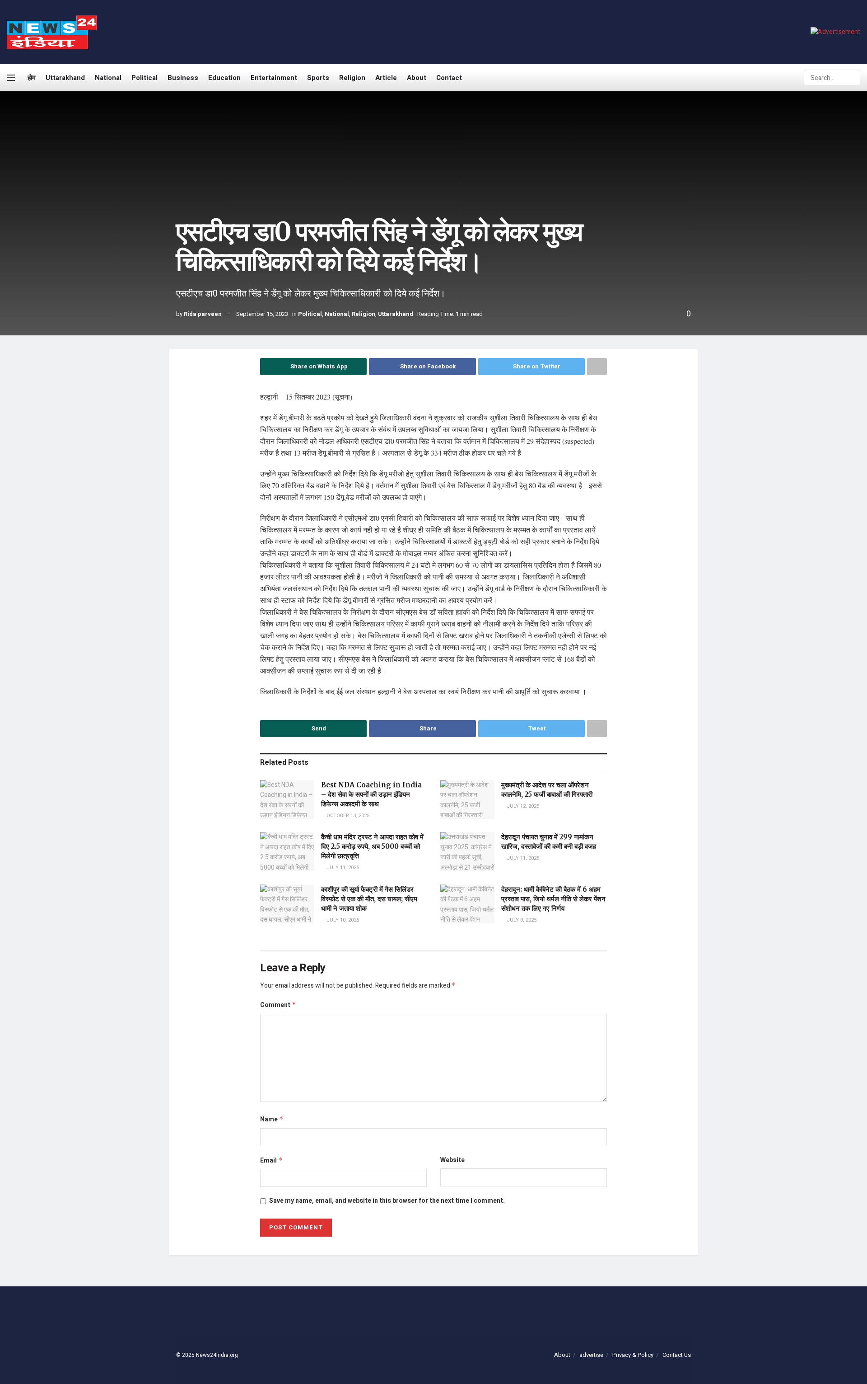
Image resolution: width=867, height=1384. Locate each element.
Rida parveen (203, 314)
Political (144, 78)
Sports (318, 78)
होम (32, 78)
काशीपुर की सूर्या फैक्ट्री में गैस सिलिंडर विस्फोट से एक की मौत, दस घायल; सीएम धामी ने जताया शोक (369, 899)
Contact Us (676, 1355)
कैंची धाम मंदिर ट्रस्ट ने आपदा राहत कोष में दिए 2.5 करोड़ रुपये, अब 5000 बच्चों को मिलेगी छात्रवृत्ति (372, 846)
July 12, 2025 (522, 806)
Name (272, 1119)
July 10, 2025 (342, 920)
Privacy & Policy (632, 1355)
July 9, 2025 (520, 920)
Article (386, 78)
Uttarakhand (65, 78)
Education (224, 78)
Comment (278, 1005)
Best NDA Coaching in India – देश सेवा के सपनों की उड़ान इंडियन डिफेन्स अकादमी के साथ (371, 794)
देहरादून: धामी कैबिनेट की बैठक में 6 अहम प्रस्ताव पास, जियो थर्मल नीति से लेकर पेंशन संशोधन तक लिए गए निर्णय (553, 899)
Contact (449, 78)
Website (452, 1160)
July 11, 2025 (342, 867)
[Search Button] (852, 78)
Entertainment (274, 78)
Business (183, 78)
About (416, 78)
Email (271, 1160)
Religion (352, 78)
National (108, 78)
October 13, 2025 (347, 815)
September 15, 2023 (262, 314)
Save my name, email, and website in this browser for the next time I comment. (387, 1200)
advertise (591, 1355)
